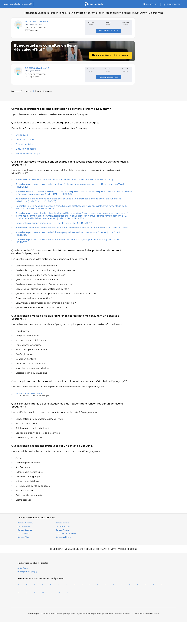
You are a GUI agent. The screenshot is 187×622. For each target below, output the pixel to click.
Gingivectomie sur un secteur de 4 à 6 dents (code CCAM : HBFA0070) (53, 223)
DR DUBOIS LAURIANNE (37, 68)
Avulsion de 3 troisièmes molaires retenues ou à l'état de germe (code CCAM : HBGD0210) (64, 179)
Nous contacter (108, 613)
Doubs (38, 91)
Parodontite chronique (28, 153)
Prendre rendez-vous (108, 31)
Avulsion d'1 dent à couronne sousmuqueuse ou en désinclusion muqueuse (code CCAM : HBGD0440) (71, 227)
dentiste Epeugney (23, 568)
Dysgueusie (21, 135)
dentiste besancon (25, 530)
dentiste (28, 91)
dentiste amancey (25, 523)
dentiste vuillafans (63, 537)
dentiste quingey (63, 526)
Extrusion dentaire (25, 149)
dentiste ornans (62, 523)
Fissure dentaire (24, 144)
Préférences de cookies (122, 613)
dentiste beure (24, 526)
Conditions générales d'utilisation (51, 613)
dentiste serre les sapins (66, 533)
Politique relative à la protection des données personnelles (82, 613)
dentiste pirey (23, 537)
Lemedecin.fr (17, 91)
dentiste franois (62, 530)
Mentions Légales (33, 613)
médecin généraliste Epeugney (27, 572)
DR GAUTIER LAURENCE (36, 21)
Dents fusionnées (25, 139)
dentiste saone (24, 533)
